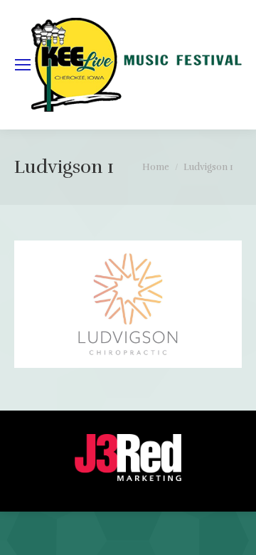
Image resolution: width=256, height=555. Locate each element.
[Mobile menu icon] (22, 64)
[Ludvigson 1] (128, 304)
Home (155, 167)
